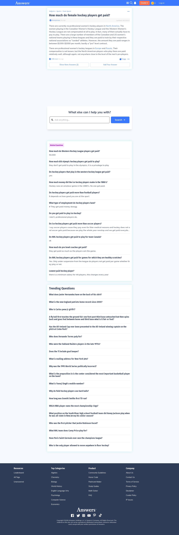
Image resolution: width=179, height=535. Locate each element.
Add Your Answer (110, 65)
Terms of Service (132, 482)
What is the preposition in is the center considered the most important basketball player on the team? (89, 374)
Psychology (55, 495)
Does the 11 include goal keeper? (64, 351)
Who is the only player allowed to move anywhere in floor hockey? (79, 445)
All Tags (17, 477)
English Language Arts (60, 491)
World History (56, 486)
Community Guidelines (97, 473)
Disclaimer (130, 491)
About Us (129, 473)
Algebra (54, 473)
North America (112, 26)
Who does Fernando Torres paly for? (65, 336)
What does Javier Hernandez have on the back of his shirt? (75, 294)
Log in (161, 3)
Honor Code (93, 477)
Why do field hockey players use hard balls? (69, 391)
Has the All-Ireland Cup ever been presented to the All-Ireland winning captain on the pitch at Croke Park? (87, 327)
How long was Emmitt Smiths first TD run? (68, 398)
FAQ (90, 495)
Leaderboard (19, 473)
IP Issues (129, 500)
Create (143, 3)
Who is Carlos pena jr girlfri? (62, 309)
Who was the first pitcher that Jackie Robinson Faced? (73, 423)
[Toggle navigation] (127, 3)
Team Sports (67, 11)
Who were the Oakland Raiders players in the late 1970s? (74, 344)
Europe (98, 48)
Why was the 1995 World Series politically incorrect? (73, 366)
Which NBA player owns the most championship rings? (73, 406)
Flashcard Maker (95, 482)
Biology (54, 482)
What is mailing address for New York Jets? (68, 359)
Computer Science (58, 500)
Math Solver (93, 491)
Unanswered (19, 482)
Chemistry (55, 477)
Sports (59, 11)
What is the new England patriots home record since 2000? (75, 302)
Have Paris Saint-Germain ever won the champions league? (75, 438)
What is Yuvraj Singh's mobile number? (66, 383)
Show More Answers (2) (69, 65)
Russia (109, 48)
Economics (55, 504)
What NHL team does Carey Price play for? (68, 430)
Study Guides (94, 486)
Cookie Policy (131, 495)
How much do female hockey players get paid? (79, 15)
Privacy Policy (131, 486)
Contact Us (130, 477)
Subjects (52, 11)
